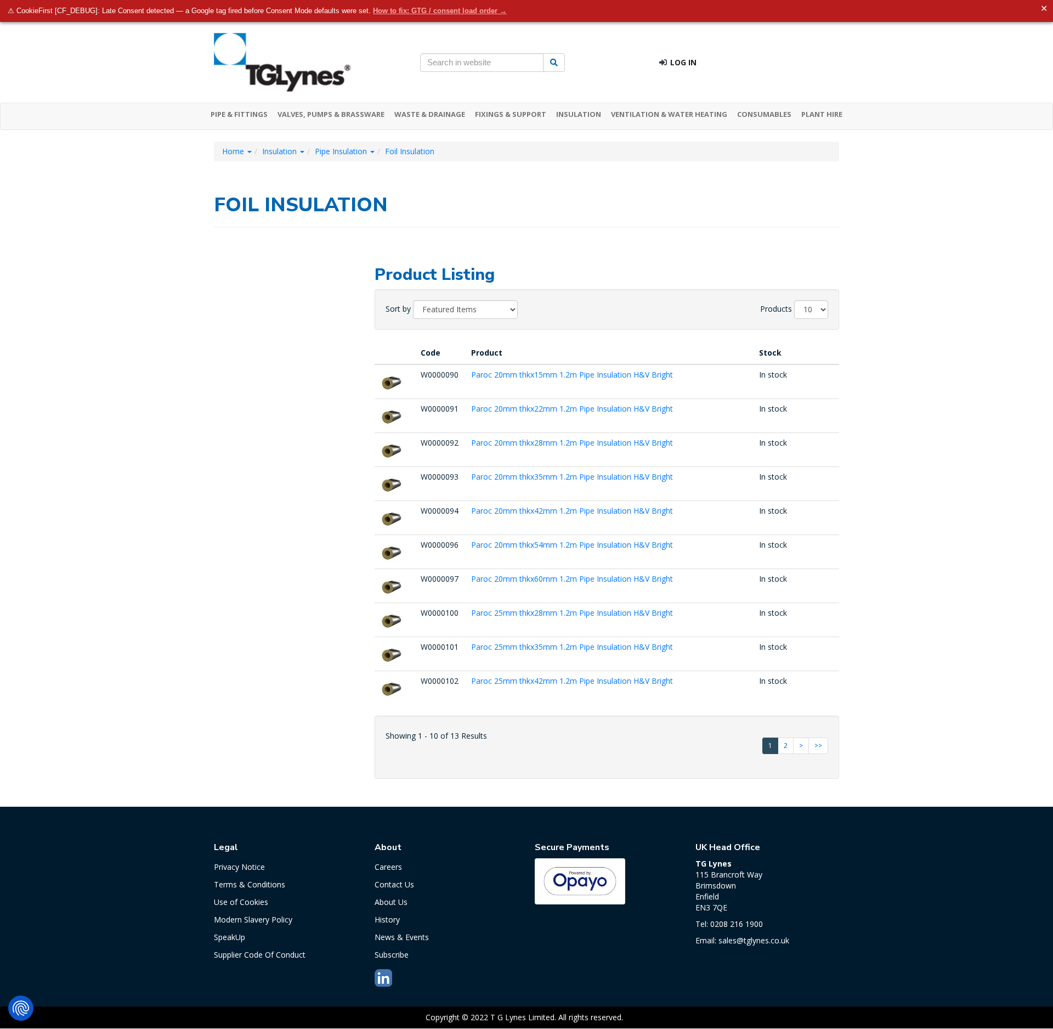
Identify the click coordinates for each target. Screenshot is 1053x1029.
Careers (388, 867)
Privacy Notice (239, 867)
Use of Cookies (241, 902)
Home (234, 151)
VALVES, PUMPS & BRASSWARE (331, 114)
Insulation (280, 151)
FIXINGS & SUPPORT (510, 114)
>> (818, 745)
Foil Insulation (409, 151)
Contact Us (394, 884)
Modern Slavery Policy (253, 919)
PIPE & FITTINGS (239, 114)
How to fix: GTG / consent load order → (440, 11)
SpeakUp (229, 937)
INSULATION (578, 114)
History (387, 919)
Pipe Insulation (342, 151)
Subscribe (392, 954)
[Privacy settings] (20, 1008)
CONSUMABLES (764, 114)
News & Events (402, 937)
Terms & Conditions (249, 884)
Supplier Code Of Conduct (259, 954)
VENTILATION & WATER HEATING (669, 114)
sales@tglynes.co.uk (753, 940)
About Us (391, 902)
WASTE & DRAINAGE (429, 114)
